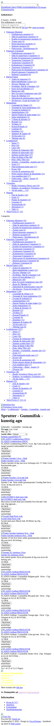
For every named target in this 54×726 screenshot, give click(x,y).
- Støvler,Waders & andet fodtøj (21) (27, 303)
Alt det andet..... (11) (20, 190)
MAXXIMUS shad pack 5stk (13, 499)
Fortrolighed (11, 707)
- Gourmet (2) (17, 391)
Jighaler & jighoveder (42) (22, 152)
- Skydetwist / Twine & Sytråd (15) (26, 289)
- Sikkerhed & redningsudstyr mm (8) (27, 287)
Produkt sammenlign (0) (11, 437)
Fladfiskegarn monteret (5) (22, 34)
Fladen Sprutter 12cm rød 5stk (13, 480)
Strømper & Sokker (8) (21, 133)
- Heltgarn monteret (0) (21, 235)
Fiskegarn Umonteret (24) (17, 239)
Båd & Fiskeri (12, 77)
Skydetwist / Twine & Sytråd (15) (25, 100)
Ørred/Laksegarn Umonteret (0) (25, 72)
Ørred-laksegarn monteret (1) (24, 44)
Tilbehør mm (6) (18, 138)
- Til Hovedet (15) (19, 324)
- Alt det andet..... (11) (21, 379)
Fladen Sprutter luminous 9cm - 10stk (16, 535)
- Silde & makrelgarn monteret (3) (25, 225)
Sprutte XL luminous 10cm (12, 555)
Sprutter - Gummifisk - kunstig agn (35, 409)
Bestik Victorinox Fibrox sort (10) (26, 185)
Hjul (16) (15, 145)
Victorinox (10, 183)
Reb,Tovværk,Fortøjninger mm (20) (26, 93)
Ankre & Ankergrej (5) (21, 79)
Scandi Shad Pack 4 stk (10, 518)
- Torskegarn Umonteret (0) (23, 251)
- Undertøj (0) (17, 317)
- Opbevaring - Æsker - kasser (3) (25, 367)
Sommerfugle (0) (19, 204)
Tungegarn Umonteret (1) (22, 67)
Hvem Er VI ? (12, 702)
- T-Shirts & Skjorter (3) (21, 308)
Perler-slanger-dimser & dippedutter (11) (28, 174)
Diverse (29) (17, 181)
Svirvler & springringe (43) (23, 171)
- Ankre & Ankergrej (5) (22, 268)
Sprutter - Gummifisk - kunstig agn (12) (28, 162)
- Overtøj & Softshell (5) (22, 298)
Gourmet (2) (17, 202)
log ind (25, 27)
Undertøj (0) (17, 129)
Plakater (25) (11, 381)
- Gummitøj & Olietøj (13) (22, 294)
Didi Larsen (15, 724)
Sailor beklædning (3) (20, 117)
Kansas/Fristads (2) (19, 126)
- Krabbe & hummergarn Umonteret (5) (28, 246)
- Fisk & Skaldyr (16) (20, 383)
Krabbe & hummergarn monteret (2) (26, 39)
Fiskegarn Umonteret (15, 51)
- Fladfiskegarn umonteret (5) (24, 242)
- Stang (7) (16, 332)
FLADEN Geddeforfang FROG (14, 441)
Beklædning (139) (13, 291)
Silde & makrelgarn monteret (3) (25, 37)
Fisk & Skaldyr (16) (20, 195)
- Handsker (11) (18, 320)
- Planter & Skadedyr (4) (22, 388)
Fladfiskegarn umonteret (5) (23, 53)
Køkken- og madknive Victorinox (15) (27, 188)
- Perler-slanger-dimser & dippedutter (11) (29, 362)
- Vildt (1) (16, 398)
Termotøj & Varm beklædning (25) (26, 107)
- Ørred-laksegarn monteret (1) (24, 232)
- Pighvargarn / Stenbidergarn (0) (25, 237)
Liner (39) (16, 148)
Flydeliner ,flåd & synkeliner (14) (25, 86)
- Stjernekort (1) (18, 395)
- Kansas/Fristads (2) (20, 315)
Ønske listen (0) (12, 7)
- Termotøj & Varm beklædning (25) (26, 296)
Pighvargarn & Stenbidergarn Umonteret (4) (30, 70)
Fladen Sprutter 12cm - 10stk (13, 461)
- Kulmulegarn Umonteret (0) (24, 254)
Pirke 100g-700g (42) (20, 159)
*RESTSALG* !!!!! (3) (16, 400)
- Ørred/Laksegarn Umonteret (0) (25, 261)
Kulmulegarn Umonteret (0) (23, 65)
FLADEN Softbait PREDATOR (14, 574)
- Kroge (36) (17, 358)
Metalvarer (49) (18, 91)
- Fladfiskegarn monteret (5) (23, 223)
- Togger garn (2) (19, 230)
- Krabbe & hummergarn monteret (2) (27, 228)
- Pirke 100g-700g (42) (21, 348)
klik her (19, 687)
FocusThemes (35, 721)
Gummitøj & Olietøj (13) (22, 105)
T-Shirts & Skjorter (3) (21, 119)
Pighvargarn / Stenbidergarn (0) (25, 48)
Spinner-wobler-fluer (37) (22, 155)
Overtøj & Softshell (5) (21, 110)
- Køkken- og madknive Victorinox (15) (28, 376)
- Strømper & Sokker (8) (22, 322)
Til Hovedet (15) (18, 136)
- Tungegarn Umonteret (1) (23, 256)
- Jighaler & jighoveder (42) (23, 341)
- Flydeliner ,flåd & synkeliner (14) (26, 275)
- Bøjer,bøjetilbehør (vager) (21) (25, 270)
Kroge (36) (16, 169)
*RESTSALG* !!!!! (14, 211)
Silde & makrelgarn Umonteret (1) (26, 55)
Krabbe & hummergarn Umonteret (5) (27, 58)
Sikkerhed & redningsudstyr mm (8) (26, 98)
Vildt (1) (15, 209)
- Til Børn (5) (17, 313)
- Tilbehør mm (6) (19, 327)
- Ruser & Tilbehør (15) (21, 284)
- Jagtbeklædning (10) (21, 301)
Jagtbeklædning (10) (20, 112)
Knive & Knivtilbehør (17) (23, 89)
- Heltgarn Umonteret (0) (22, 263)
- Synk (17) (16, 353)
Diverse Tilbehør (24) (20, 84)
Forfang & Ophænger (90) (22, 150)
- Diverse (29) (17, 369)
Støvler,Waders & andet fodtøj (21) (26, 115)
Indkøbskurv (32, 7)
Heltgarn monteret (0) (20, 46)
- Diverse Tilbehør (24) (21, 272)
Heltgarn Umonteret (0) (21, 74)
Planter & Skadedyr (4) (21, 200)
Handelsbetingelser (14, 709)
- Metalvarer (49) (19, 280)
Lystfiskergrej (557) (14, 329)
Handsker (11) (17, 131)
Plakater (9, 193)
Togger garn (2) (18, 41)
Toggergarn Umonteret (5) (22, 60)
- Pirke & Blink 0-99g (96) (23, 346)
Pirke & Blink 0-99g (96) (22, 157)
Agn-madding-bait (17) (21, 176)
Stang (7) (15, 143)
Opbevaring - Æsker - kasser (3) (25, 178)
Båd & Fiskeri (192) (14, 265)
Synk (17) (16, 164)
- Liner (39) (16, 336)
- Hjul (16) (16, 334)
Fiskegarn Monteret (14, 32)
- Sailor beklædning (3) (21, 306)
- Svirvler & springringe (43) (23, 360)
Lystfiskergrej (12, 141)
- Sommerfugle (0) (19, 393)
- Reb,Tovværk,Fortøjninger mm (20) (27, 282)
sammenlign (6, 456)
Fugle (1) (15, 197)
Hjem (3, 7)
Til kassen (42, 7)
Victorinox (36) (12, 372)
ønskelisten (5, 453)
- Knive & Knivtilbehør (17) (23, 277)
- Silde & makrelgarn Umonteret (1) (26, 244)
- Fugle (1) (16, 386)
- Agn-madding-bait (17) (22, 365)
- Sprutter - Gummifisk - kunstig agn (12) (28, 350)
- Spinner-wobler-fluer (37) (23, 343)
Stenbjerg (10, 705)
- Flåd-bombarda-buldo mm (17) (25, 355)
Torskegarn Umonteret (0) (22, 63)
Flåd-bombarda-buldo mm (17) (24, 167)
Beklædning (11, 103)
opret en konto (38, 27)
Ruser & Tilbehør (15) (21, 96)
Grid (16, 429)
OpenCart (16, 719)
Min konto (23, 7)
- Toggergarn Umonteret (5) (23, 249)
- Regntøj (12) (17, 310)
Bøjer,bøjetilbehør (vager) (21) (24, 81)
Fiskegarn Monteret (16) (16, 220)
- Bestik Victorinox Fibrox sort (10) (26, 374)
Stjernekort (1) (17, 207)
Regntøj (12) (17, 122)
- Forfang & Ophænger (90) (23, 339)
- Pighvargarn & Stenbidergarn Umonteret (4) (30, 258)
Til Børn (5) (16, 124)
